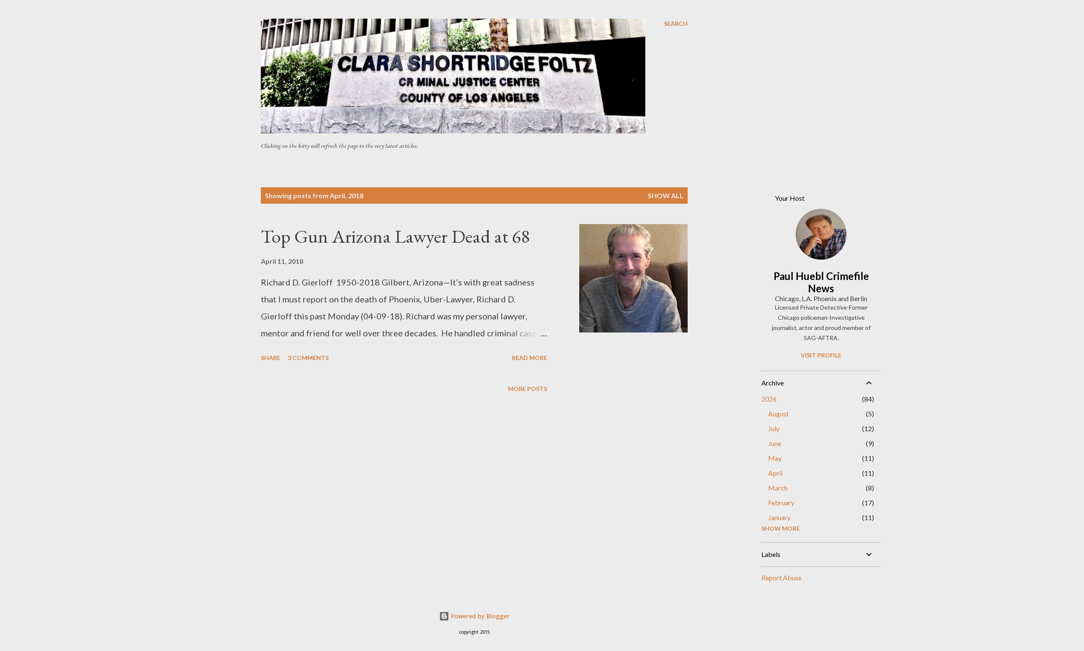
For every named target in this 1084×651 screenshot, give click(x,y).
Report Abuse (781, 577)
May (775, 458)
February (781, 503)
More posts (527, 388)
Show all (665, 195)
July (774, 428)
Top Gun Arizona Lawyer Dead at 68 (395, 236)
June (774, 443)
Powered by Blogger (479, 616)
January (779, 517)
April (775, 473)
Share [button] (270, 357)
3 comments (308, 357)
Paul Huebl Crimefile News (821, 282)
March (778, 488)
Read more (529, 357)
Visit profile (821, 355)
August (778, 414)
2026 (769, 399)
